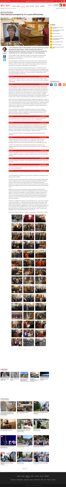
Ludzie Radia (26, 479)
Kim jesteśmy (13, 479)
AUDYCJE (37, 6)
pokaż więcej (25, 468)
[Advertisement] (28, 357)
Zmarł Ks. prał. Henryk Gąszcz (14, 379)
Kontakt (2, 1)
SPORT (27, 6)
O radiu (9, 1)
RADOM (14, 6)
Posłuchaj (49, 479)
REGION (18, 6)
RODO (42, 479)
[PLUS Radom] (6, 6)
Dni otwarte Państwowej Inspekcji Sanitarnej (34, 379)
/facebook (53, 479)
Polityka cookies (37, 479)
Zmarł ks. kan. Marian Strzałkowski (5, 379)
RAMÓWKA (42, 6)
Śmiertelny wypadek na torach (44, 379)
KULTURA (32, 6)
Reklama (5, 1)
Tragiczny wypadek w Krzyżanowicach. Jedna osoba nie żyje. (24, 379)
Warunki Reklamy (20, 479)
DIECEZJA (23, 6)
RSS (45, 479)
